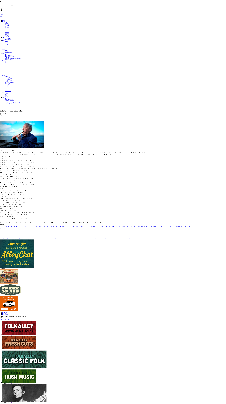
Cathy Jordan (41, 226)
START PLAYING (13, 335)
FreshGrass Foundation (9, 59)
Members (4, 60)
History (6, 50)
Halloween (78, 226)
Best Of (6, 44)
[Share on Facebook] (2, 117)
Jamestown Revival (89, 226)
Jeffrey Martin (95, 226)
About (3, 49)
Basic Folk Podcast (8, 46)
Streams (6, 22)
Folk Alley (7, 32)
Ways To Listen (8, 83)
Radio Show (7, 24)
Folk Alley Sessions (8, 38)
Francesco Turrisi (59, 226)
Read (3, 40)
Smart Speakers (7, 28)
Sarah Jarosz (148, 226)
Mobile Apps (7, 26)
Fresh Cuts (7, 33)
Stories (6, 43)
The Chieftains (182, 226)
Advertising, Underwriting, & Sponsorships (13, 58)
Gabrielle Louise (66, 226)
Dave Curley (53, 226)
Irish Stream (7, 35)
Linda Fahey (4, 114)
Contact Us (4, 312)
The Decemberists (188, 226)
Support (3, 53)
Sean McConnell (161, 226)
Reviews (6, 42)
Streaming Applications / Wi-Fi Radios (12, 29)
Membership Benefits (9, 61)
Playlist (2, 319)
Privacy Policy (5, 314)
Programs (4, 45)
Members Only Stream (9, 64)
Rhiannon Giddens (137, 226)
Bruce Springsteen (19, 226)
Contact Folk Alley (8, 52)
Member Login (7, 62)
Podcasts (6, 23)
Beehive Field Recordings (9, 47)
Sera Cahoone (167, 226)
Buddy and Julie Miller (28, 226)
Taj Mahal (177, 226)
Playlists (3, 31)
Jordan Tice (108, 226)
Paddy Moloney (130, 226)
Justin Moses (113, 226)
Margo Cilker (118, 226)
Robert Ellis (143, 226)
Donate (6, 54)
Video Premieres (8, 39)
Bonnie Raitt (13, 226)
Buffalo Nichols (36, 226)
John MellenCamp (102, 226)
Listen (3, 21)
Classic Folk (7, 34)
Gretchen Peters (73, 226)
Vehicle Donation (8, 57)
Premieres (6, 41)
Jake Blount (83, 226)
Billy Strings (8, 226)
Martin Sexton (124, 226)
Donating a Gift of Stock (9, 56)
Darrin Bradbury (47, 226)
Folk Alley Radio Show (9, 82)
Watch (3, 37)
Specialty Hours (8, 25)
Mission (6, 51)
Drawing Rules (5, 313)
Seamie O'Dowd (154, 226)
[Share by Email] (2, 119)
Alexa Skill (7, 27)
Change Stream (8, 319)
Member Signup (8, 63)
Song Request (7, 36)
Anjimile (4, 226)
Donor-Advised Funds (9, 55)
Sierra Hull (172, 226)
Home (3, 20)
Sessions (6, 90)
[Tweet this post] (2, 118)
